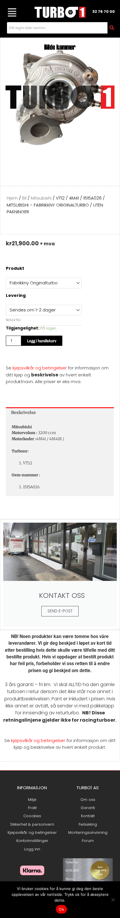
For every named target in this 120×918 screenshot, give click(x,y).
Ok (61, 909)
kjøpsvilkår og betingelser (40, 368)
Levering (16, 295)
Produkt (15, 268)
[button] (12, 12)
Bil (24, 198)
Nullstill (13, 320)
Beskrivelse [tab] (23, 412)
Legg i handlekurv (42, 341)
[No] (113, 900)
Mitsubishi (41, 198)
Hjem (12, 198)
